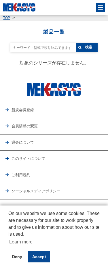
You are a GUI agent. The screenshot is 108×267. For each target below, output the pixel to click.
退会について (23, 142)
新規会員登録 (23, 110)
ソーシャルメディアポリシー (36, 191)
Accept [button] (39, 256)
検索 (88, 47)
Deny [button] (17, 256)
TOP (6, 18)
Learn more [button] (21, 241)
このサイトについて (28, 158)
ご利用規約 (21, 175)
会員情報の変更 (25, 126)
